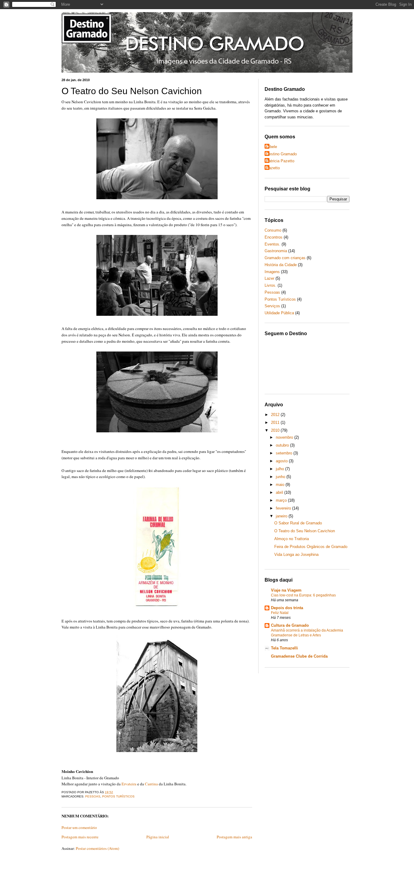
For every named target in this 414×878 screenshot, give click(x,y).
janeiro (282, 516)
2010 (276, 430)
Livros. (270, 285)
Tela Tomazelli (284, 648)
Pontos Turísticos (118, 796)
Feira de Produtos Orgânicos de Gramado (310, 546)
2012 (276, 414)
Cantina (151, 784)
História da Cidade (281, 264)
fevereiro (284, 508)
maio (280, 484)
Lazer (269, 278)
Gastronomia (276, 251)
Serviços (272, 306)
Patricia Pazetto (280, 161)
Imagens (272, 271)
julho (280, 469)
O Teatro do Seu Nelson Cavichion (132, 91)
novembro (285, 437)
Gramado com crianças (285, 258)
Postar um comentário (79, 827)
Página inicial (157, 837)
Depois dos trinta (287, 608)
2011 (276, 422)
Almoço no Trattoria (291, 538)
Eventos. (272, 244)
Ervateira (129, 784)
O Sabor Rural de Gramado (298, 523)
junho (281, 476)
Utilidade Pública (279, 313)
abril (280, 492)
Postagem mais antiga (234, 837)
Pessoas (92, 796)
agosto (282, 461)
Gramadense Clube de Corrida (299, 656)
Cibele (271, 146)
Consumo (273, 230)
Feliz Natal (280, 613)
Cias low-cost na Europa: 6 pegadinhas (303, 595)
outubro (283, 445)
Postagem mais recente (80, 837)
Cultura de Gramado (290, 625)
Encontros (273, 237)
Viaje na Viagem (286, 590)
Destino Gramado (281, 154)
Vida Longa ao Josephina (296, 554)
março (282, 500)
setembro (284, 453)
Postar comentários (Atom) (97, 848)
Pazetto (273, 168)
